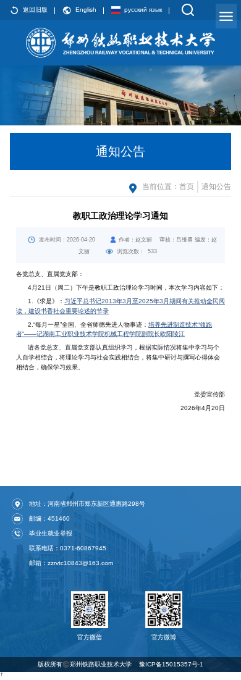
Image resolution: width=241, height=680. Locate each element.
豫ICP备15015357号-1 (171, 664)
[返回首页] (120, 42)
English (85, 9)
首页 (186, 186)
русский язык (143, 9)
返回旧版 (35, 9)
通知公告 (216, 186)
